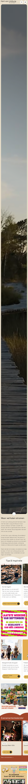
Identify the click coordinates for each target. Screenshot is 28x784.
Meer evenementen (6, 757)
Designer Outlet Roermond (7, 676)
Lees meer (6, 752)
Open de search (21, 2)
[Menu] (25, 2)
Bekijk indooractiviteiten (10, 603)
